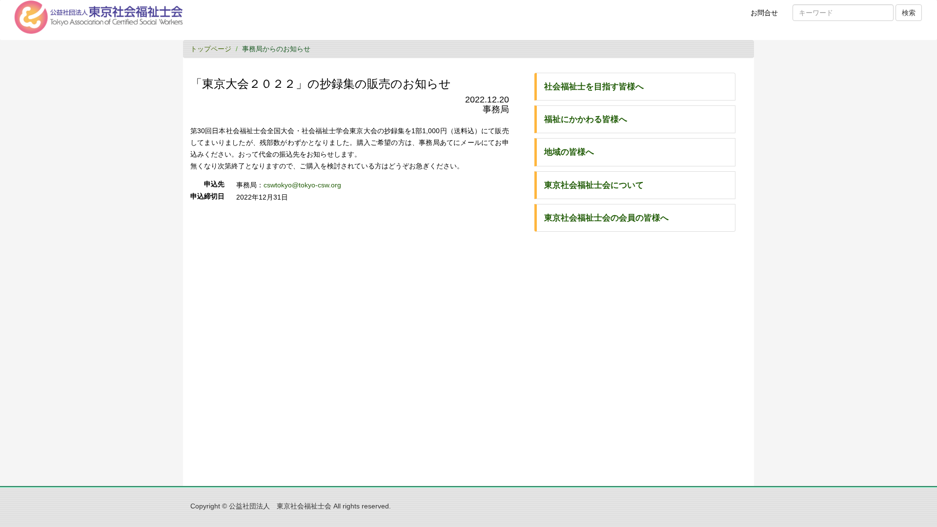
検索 (909, 13)
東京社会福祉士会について (594, 185)
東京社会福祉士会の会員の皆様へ (606, 218)
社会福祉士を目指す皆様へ (594, 86)
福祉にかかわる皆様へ (585, 119)
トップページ (210, 49)
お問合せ (767, 16)
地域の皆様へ (569, 152)
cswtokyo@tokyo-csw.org (302, 185)
